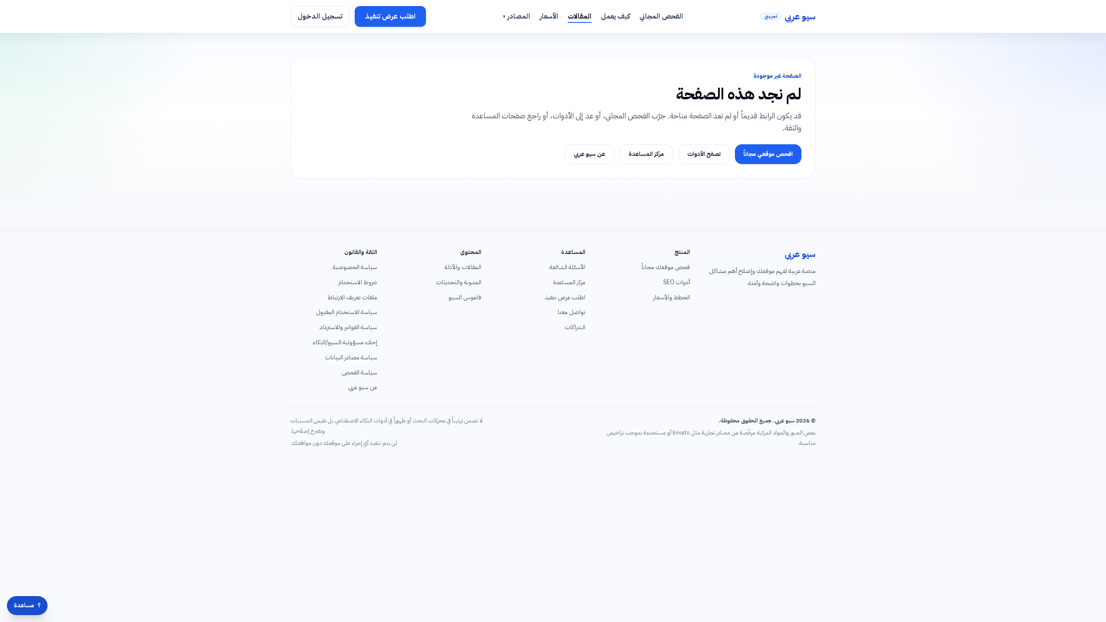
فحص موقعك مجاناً (666, 267)
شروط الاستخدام (357, 282)
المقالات (579, 16)
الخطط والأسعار (671, 297)
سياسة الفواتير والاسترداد (348, 327)
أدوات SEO (676, 282)
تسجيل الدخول (320, 16)
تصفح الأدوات (704, 154)
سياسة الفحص (359, 372)
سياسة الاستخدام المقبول (346, 312)
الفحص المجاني (661, 16)
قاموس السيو (464, 297)
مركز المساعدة (646, 154)
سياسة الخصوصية (355, 267)
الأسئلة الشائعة (567, 267)
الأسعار (549, 16)
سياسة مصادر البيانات (351, 357)
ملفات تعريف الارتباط (352, 297)
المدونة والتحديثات (458, 282)
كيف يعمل (615, 16)
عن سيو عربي (589, 154)
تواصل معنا (571, 312)
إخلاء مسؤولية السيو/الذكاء (345, 342)
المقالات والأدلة (463, 267)
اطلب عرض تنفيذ (390, 16)
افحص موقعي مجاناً (768, 154)
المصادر (516, 16)
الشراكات (575, 327)
